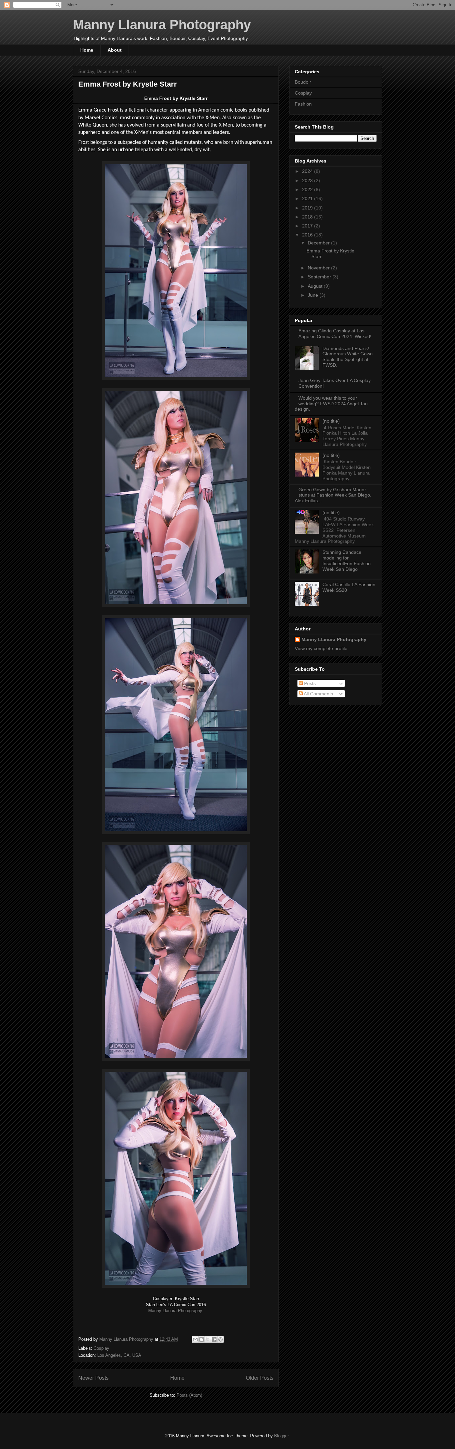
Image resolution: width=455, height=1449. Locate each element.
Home (86, 50)
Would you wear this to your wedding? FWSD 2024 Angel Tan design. (331, 403)
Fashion (303, 104)
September (320, 276)
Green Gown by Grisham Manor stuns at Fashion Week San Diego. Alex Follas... (333, 495)
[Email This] (195, 1339)
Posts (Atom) (189, 1395)
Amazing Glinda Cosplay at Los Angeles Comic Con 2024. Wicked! (334, 333)
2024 (308, 171)
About (115, 50)
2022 (308, 189)
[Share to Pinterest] (220, 1339)
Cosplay (101, 1348)
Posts (309, 683)
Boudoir (303, 82)
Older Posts (259, 1378)
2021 (308, 198)
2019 (308, 207)
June (313, 295)
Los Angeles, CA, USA (119, 1355)
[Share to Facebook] (214, 1339)
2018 (308, 216)
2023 (308, 180)
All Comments (318, 693)
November (319, 267)
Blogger (281, 1435)
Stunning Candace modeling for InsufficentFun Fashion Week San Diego (346, 560)
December (319, 242)
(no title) (331, 421)
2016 (308, 234)
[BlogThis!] (201, 1339)
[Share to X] (208, 1339)
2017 (308, 225)
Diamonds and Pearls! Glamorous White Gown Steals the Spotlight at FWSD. (347, 357)
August (316, 286)
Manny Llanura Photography (162, 24)
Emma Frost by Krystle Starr (127, 84)
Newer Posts (93, 1378)
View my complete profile (321, 648)
